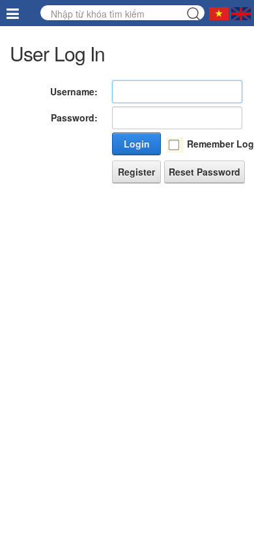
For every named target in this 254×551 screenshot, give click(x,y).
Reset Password (204, 171)
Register (136, 171)
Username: (74, 91)
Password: (74, 117)
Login (137, 143)
